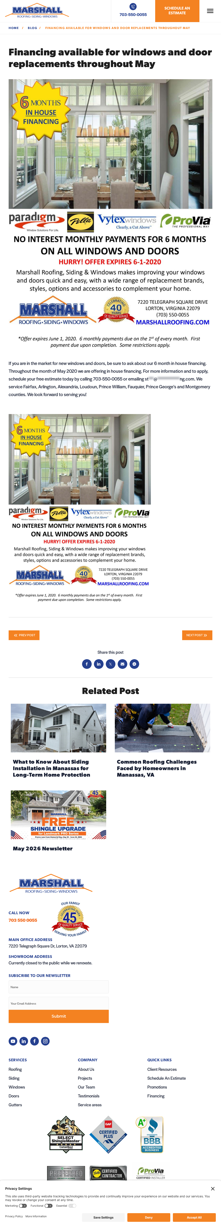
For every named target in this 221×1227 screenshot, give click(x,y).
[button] (13, 1041)
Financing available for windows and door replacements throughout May (118, 28)
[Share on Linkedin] (99, 664)
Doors (14, 1096)
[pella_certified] (108, 1173)
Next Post (194, 635)
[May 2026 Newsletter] (58, 823)
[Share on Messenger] (134, 664)
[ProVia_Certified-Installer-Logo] (151, 1173)
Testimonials (88, 1096)
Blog (32, 28)
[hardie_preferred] (66, 1173)
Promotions (157, 1087)
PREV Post (26, 635)
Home (14, 28)
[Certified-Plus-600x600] (108, 1135)
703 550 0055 (23, 920)
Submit (59, 1016)
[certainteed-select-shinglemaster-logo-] (66, 1135)
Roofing (15, 1069)
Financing (155, 1096)
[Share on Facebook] (87, 664)
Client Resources (162, 1069)
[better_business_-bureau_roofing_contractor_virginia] (151, 1135)
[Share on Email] (122, 664)
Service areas (90, 1105)
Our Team (86, 1087)
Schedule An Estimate (166, 1078)
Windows (17, 1087)
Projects (85, 1078)
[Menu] (210, 11)
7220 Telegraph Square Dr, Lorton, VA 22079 (48, 946)
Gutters (15, 1105)
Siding (14, 1078)
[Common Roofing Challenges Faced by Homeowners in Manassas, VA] (162, 743)
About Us (86, 1069)
